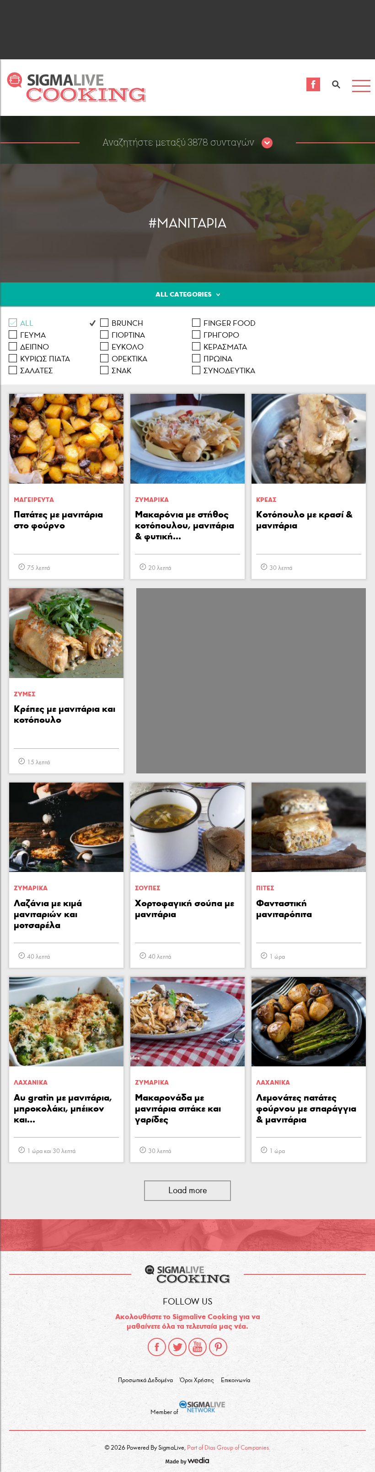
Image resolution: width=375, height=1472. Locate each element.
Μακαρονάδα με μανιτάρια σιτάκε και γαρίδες (178, 1108)
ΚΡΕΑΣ (266, 500)
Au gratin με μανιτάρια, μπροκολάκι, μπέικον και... (63, 1108)
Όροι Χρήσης (197, 1380)
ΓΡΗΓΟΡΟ (221, 335)
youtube (197, 1347)
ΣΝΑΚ (121, 371)
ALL (26, 323)
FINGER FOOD (230, 323)
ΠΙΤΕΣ (265, 888)
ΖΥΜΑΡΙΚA (152, 500)
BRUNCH (127, 323)
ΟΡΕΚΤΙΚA (129, 359)
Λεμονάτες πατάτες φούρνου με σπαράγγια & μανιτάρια (306, 1108)
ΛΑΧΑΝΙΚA (31, 1082)
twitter (177, 1347)
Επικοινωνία (235, 1380)
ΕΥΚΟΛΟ (128, 347)
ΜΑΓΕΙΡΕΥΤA (34, 500)
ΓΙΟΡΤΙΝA (128, 335)
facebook (157, 1347)
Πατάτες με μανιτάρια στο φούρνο (58, 520)
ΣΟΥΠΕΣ (147, 888)
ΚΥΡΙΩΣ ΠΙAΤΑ (45, 359)
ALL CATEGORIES (183, 294)
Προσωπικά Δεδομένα (145, 1380)
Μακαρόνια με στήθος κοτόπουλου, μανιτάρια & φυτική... (184, 525)
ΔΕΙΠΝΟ (34, 347)
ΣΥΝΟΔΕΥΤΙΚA (229, 371)
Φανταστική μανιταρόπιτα (284, 908)
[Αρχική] (76, 99)
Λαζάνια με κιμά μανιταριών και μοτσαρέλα (48, 914)
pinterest (218, 1347)
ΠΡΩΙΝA (218, 359)
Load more (187, 1190)
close (267, 143)
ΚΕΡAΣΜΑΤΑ (225, 347)
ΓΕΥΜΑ (33, 335)
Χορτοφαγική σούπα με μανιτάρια (184, 908)
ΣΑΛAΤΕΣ (36, 371)
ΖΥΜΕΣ (24, 694)
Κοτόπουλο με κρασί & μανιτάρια (304, 520)
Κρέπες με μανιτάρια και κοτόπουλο (64, 714)
